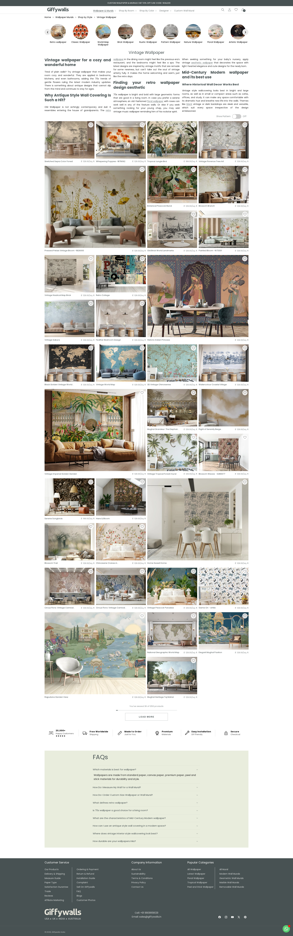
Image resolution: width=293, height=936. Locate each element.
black (189, 104)
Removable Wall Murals (231, 886)
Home (48, 17)
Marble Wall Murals (229, 882)
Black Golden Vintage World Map (58, 384)
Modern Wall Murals (229, 873)
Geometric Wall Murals (231, 878)
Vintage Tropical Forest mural (161, 474)
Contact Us (137, 886)
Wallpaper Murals (64, 17)
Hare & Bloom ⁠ (103, 518)
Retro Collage (103, 295)
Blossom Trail (51, 563)
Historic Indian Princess (158, 340)
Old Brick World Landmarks (160, 250)
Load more (146, 717)
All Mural (223, 869)
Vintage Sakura (52, 340)
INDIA (62, 918)
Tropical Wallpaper (197, 882)
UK (54, 918)
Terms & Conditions (142, 878)
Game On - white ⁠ (207, 608)
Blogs (79, 895)
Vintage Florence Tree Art (211, 161)
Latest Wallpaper (196, 873)
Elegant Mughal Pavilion (210, 652)
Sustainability (138, 873)
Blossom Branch (207, 206)
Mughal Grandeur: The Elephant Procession (162, 429)
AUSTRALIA (74, 918)
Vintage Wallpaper (106, 17)
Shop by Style (85, 17)
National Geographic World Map (163, 652)
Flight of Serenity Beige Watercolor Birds (210, 429)
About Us (136, 869)
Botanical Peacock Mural (159, 206)
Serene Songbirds (54, 518)
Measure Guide (53, 878)
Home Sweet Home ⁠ (157, 563)
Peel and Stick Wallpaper (200, 886)
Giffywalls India (58, 932)
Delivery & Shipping (55, 873)
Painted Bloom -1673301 (210, 250)
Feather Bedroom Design (108, 340)
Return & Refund (85, 873)
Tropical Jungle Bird (157, 161)
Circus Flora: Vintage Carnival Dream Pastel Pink (59, 608)
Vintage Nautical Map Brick (58, 295)
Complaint (82, 882)
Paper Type (51, 882)
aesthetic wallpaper (202, 62)
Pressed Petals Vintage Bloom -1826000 (64, 250)
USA (47, 918)
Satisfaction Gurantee (56, 886)
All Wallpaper (194, 869)
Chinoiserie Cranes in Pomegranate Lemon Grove (110, 563)
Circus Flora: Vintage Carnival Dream (110, 608)
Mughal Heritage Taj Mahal (160, 697)
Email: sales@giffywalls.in (146, 916)
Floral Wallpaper (195, 878)
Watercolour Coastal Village (213, 384)
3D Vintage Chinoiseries (159, 384)
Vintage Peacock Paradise (160, 608)
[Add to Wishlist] (90, 125)
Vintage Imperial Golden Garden (61, 474)
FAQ (79, 891)
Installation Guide (86, 878)
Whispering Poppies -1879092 (110, 161)
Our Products (52, 869)
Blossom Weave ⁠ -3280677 (212, 474)
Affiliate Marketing (54, 900)
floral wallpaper (155, 101)
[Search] (222, 9)
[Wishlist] (236, 9)
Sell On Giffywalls (86, 886)
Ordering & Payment (88, 869)
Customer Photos (86, 900)
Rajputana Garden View (56, 697)
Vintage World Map (105, 384)
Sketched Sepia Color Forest (59, 161)
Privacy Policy (138, 882)
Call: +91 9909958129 (146, 913)
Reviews (49, 895)
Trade (48, 891)
